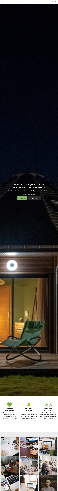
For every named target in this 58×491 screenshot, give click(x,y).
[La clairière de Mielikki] (2, 2)
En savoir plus (34, 198)
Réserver (22, 198)
